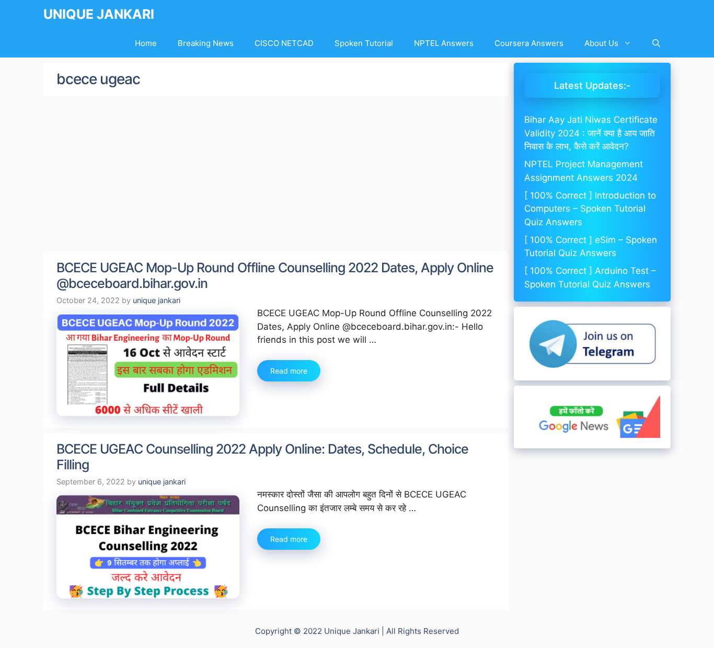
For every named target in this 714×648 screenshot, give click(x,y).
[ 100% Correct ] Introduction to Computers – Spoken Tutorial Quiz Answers (590, 208)
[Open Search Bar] (656, 43)
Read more (288, 370)
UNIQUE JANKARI (98, 14)
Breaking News (206, 43)
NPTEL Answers (444, 43)
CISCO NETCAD (284, 43)
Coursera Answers (528, 43)
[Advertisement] (276, 174)
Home (146, 43)
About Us (601, 43)
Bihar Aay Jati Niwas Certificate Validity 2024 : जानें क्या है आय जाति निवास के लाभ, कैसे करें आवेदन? (591, 133)
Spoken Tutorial (364, 43)
